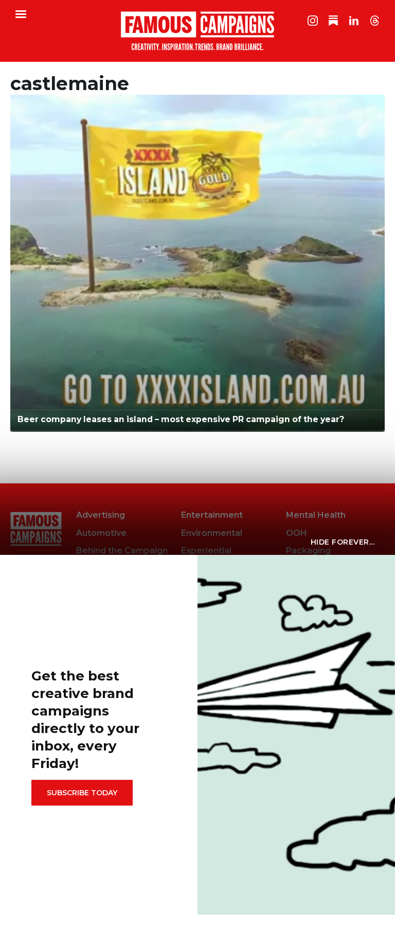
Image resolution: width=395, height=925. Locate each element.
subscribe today (82, 792)
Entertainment (212, 515)
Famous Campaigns (197, 31)
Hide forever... (343, 542)
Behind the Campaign (122, 550)
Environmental (211, 533)
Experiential (206, 550)
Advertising (100, 515)
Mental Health (316, 515)
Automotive (101, 533)
